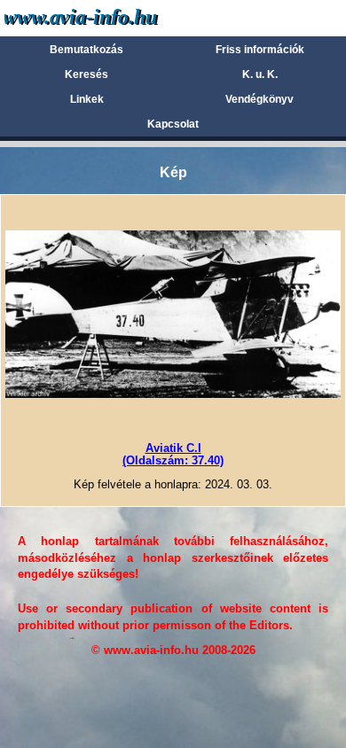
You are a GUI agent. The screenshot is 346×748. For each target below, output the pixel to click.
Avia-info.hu (112, 17)
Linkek (87, 99)
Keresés (86, 74)
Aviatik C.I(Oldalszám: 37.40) (173, 454)
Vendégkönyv (259, 99)
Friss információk (260, 49)
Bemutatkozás (86, 49)
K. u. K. (260, 74)
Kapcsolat (173, 124)
